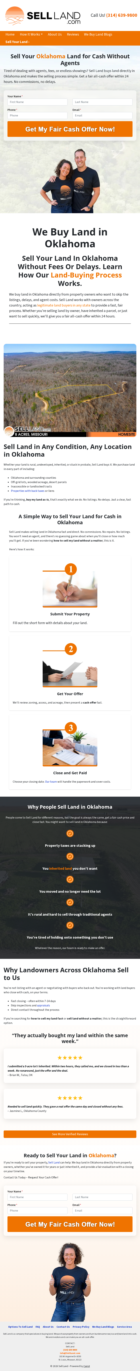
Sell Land (54, 1163)
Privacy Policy (81, 1327)
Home (10, 34)
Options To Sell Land (20, 1327)
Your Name (15, 96)
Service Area (124, 1327)
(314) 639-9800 (121, 15)
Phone (12, 110)
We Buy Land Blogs (98, 34)
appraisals (43, 1005)
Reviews (73, 34)
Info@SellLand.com (70, 1353)
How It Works (30, 34)
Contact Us (63, 1327)
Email (77, 110)
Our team (51, 782)
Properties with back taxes (27, 491)
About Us (55, 34)
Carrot (86, 1366)
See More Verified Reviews (70, 1134)
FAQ (38, 1327)
